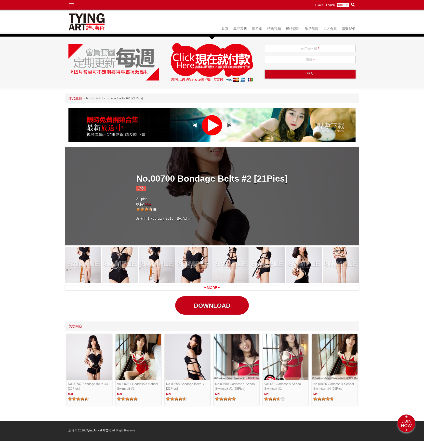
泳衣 (141, 188)
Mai (148, 204)
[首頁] (86, 29)
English (330, 4)
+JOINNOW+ (406, 423)
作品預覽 (311, 29)
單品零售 (240, 29)
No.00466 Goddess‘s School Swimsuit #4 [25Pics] (333, 386)
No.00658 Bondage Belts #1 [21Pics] (186, 386)
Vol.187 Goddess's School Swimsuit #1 (283, 386)
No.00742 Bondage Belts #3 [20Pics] (88, 386)
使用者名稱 (310, 49)
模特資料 (293, 29)
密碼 (310, 60)
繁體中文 (342, 4)
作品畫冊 (75, 98)
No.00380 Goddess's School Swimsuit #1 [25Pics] (235, 386)
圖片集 (257, 29)
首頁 (225, 29)
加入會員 (330, 29)
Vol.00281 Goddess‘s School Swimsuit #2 (137, 386)
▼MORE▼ (212, 288)
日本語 (319, 4)
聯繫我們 (349, 29)
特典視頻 (274, 29)
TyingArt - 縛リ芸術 (99, 430)
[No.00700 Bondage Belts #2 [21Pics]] (83, 282)
